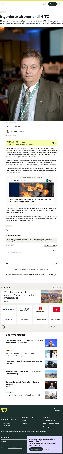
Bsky (23, 427)
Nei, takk (47, 449)
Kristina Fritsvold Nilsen (8, 419)
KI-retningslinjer (48, 427)
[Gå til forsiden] (3, 4)
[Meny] (59, 4)
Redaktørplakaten (40, 431)
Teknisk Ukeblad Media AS (15, 448)
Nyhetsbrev (46, 417)
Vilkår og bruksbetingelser (51, 423)
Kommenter (19, 126)
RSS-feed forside (27, 417)
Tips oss (57, 410)
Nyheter (3, 12)
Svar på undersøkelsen (36, 449)
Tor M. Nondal (5, 425)
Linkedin (24, 423)
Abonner (52, 4)
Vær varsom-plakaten (26, 431)
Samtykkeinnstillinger (49, 420)
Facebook (25, 420)
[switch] (54, 143)
